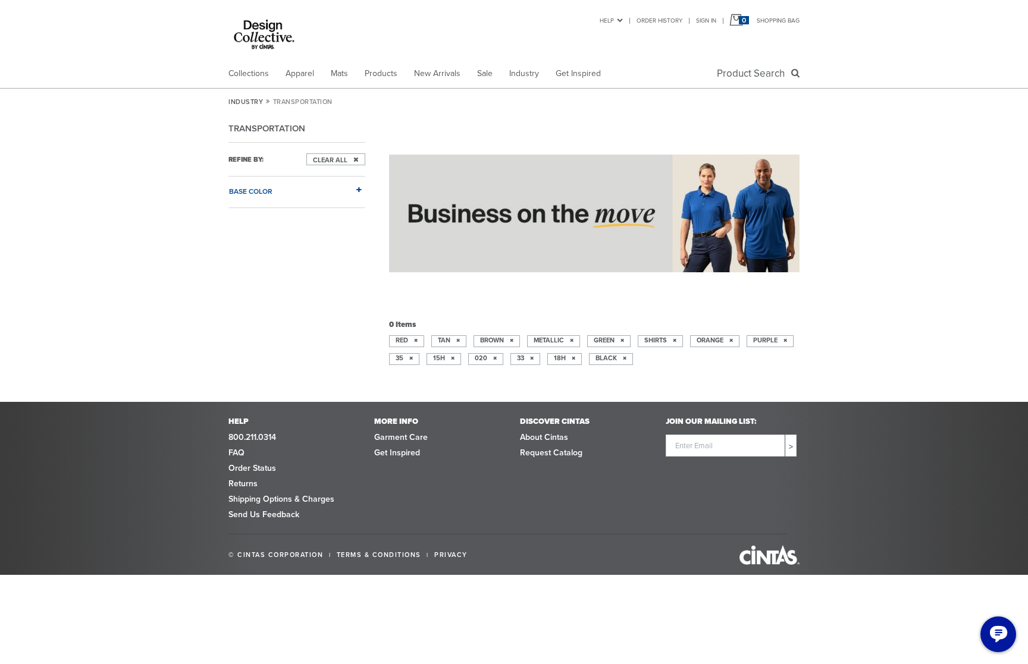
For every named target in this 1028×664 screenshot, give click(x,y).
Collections (248, 73)
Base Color (250, 191)
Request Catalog (551, 452)
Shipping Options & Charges (281, 499)
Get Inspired (578, 73)
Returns (243, 483)
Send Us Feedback (263, 514)
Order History (659, 20)
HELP (607, 20)
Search (753, 73)
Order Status (252, 468)
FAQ (236, 452)
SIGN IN (706, 20)
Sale (485, 73)
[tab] (297, 187)
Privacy (451, 554)
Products (381, 73)
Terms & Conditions (379, 554)
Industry (524, 73)
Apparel (300, 73)
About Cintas (544, 437)
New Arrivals (437, 73)
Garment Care (401, 437)
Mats (339, 73)
